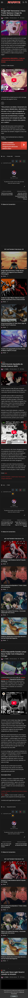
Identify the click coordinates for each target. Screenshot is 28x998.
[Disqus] (14, 224)
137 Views (22, 977)
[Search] (26, 2)
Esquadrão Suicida (11, 806)
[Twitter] (16, 161)
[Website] (24, 186)
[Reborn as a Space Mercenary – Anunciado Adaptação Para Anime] (14, 600)
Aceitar (14, 996)
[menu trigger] (2, 2)
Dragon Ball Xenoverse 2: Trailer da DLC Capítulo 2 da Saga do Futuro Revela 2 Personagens (12, 272)
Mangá (3, 970)
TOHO (8, 485)
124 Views (22, 17)
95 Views (22, 369)
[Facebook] (12, 161)
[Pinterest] (20, 161)
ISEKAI (3, 795)
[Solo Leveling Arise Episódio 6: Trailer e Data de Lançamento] (14, 575)
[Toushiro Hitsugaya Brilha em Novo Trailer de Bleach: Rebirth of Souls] (14, 338)
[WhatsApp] (24, 161)
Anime (3, 362)
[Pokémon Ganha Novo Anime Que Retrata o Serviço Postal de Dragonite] (14, 626)
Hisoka (6, 17)
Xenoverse (17, 156)
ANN (6, 473)
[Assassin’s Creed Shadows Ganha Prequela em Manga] (14, 549)
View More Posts (14, 177)
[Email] (12, 164)
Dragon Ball (10, 156)
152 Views (22, 658)
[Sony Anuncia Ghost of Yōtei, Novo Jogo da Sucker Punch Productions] (14, 313)
